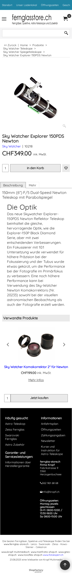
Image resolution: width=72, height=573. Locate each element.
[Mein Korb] (65, 18)
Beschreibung (13, 185)
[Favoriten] (66, 168)
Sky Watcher (11, 146)
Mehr (32, 185)
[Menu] (4, 19)
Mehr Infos (36, 380)
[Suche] (66, 33)
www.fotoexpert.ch (53, 554)
